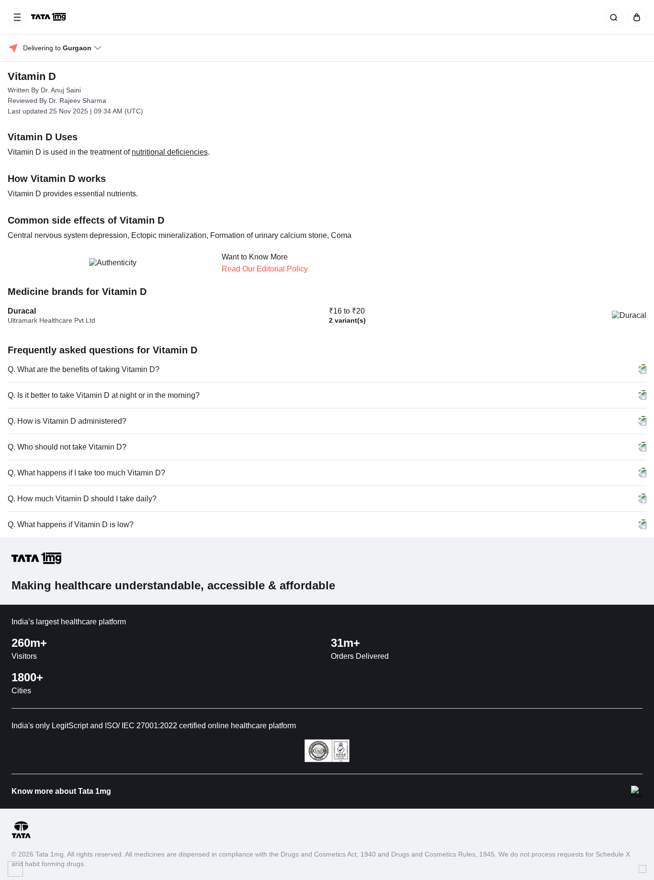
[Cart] (634, 17)
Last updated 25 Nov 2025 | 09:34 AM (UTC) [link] (75, 111)
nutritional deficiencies (170, 152)
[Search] (611, 17)
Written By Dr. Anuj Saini (44, 90)
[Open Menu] (17, 17)
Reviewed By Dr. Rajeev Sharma (57, 100)
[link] (49, 17)
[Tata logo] (21, 837)
